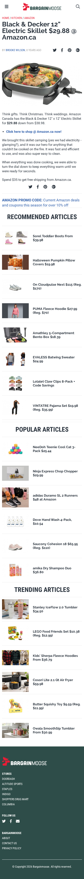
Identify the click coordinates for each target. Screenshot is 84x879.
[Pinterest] (69, 50)
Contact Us (9, 843)
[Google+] (78, 50)
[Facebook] (62, 50)
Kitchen (16, 18)
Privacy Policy (11, 848)
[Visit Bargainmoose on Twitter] (4, 821)
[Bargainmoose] (42, 6)
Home (5, 18)
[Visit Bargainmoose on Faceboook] (11, 821)
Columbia (8, 804)
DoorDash (8, 778)
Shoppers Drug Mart (15, 799)
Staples (7, 789)
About (6, 838)
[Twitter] (55, 50)
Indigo (6, 794)
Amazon (29, 18)
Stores (7, 773)
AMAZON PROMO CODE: (22, 200)
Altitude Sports (12, 784)
